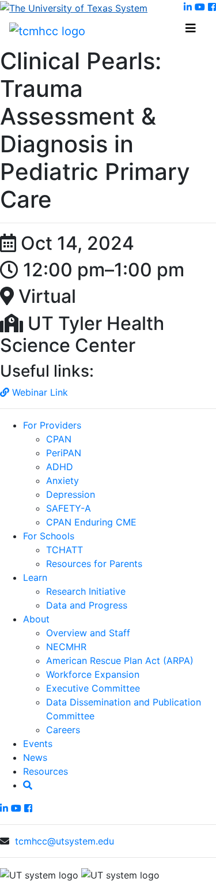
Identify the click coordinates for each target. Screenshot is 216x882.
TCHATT (64, 550)
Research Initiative (86, 591)
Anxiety (62, 480)
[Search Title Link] (27, 785)
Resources (45, 771)
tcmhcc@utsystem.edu (64, 841)
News (35, 757)
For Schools (48, 536)
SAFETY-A (68, 508)
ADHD (59, 466)
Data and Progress (86, 605)
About (36, 619)
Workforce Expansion (92, 674)
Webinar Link (38, 392)
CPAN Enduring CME (91, 522)
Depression (70, 494)
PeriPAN (63, 453)
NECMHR (66, 646)
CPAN (58, 439)
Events (37, 743)
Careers (63, 729)
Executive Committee (93, 688)
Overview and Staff (88, 633)
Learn (35, 577)
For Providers (52, 425)
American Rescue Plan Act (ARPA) (120, 660)
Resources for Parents (94, 563)
